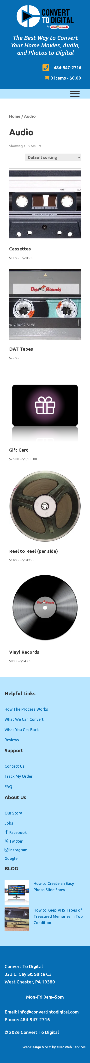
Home (14, 116)
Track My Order (18, 776)
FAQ (8, 786)
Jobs (9, 823)
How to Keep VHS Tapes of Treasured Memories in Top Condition (58, 916)
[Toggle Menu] (75, 94)
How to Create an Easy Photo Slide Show (54, 886)
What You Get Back (22, 729)
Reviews (12, 740)
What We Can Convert (24, 719)
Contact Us (14, 766)
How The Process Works (26, 709)
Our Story (13, 813)
